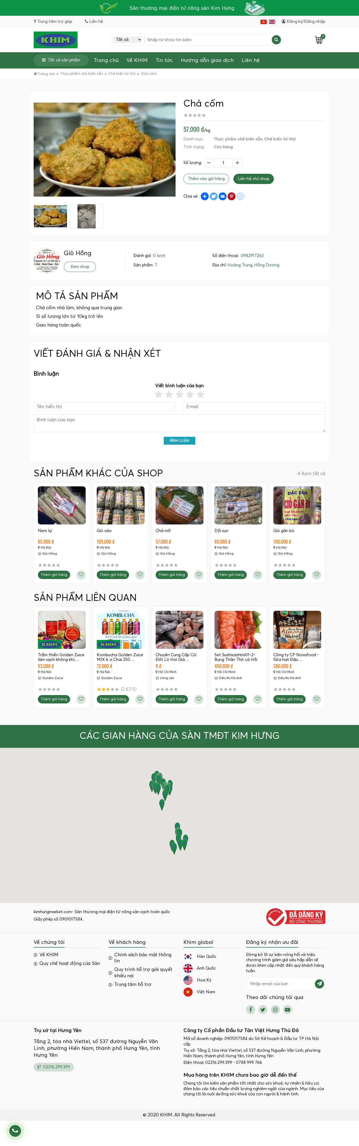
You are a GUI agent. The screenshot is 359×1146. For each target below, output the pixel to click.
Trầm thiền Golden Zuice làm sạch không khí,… (61, 657)
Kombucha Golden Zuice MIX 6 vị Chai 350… (120, 657)
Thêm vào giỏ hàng (206, 179)
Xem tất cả (313, 473)
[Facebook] (250, 1009)
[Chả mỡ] (179, 505)
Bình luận (179, 441)
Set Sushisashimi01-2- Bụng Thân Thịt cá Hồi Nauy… (235, 659)
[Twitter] (263, 1009)
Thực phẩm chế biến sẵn (238, 139)
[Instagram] (275, 1009)
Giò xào (104, 531)
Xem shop (79, 267)
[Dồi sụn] (238, 505)
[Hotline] (15, 1131)
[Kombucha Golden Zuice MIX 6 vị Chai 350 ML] (121, 630)
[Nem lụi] (62, 505)
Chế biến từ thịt (280, 139)
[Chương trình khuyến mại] (179, 8)
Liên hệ (251, 60)
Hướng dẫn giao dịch (207, 60)
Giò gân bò (283, 531)
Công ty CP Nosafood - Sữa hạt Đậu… (296, 657)
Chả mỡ (163, 531)
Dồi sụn (221, 531)
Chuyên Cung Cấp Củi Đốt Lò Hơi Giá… (176, 657)
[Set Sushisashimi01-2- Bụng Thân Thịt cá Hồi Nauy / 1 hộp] (238, 630)
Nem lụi (45, 531)
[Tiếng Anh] (272, 21)
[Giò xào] (121, 505)
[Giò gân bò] (297, 505)
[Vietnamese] (263, 21)
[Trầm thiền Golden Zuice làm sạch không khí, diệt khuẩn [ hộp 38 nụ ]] (62, 630)
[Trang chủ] (56, 39)
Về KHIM (137, 60)
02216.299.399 (56, 1067)
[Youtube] (287, 1009)
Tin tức (164, 60)
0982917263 (252, 256)
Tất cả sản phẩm (64, 60)
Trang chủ (106, 60)
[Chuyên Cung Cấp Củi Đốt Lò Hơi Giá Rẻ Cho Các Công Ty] (179, 630)
